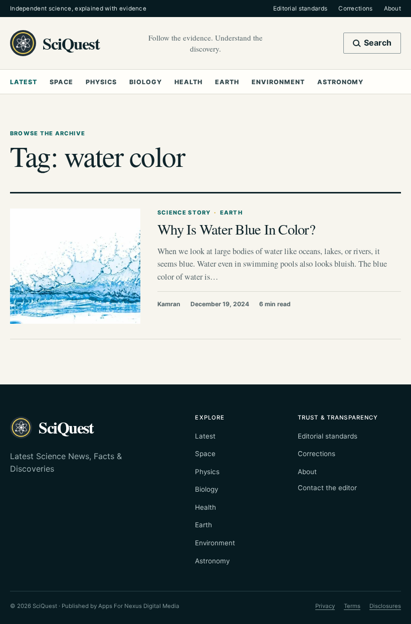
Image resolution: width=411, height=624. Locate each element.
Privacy (325, 605)
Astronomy (340, 82)
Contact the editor (327, 488)
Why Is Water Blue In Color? (236, 229)
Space (61, 82)
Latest (23, 82)
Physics (101, 82)
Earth (227, 82)
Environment (278, 82)
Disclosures (385, 605)
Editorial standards (300, 8)
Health (188, 82)
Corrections (355, 8)
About (392, 8)
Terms (352, 605)
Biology (145, 82)
